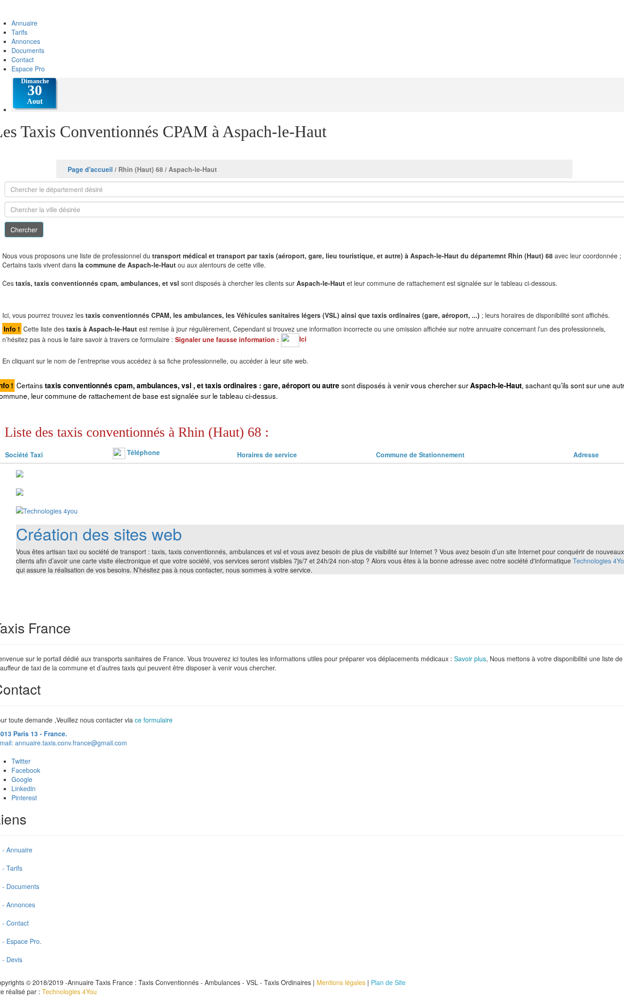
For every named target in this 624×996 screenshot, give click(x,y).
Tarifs (19, 32)
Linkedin (23, 788)
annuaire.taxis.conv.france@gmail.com (71, 742)
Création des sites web (99, 533)
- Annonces (18, 904)
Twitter (21, 761)
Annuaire (24, 22)
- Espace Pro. (22, 941)
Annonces (25, 41)
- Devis (12, 959)
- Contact (15, 922)
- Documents (20, 886)
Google (21, 779)
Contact (22, 59)
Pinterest (24, 797)
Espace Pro (28, 68)
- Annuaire (17, 849)
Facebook (25, 770)
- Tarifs (12, 868)
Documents (27, 50)
